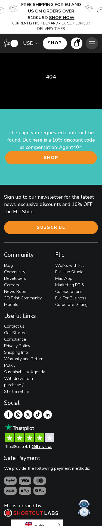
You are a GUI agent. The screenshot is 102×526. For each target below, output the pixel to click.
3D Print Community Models (23, 301)
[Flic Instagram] (18, 414)
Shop (51, 158)
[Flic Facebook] (8, 414)
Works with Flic (70, 265)
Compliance (15, 339)
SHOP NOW (62, 18)
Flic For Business (70, 298)
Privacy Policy (17, 346)
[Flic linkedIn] (47, 414)
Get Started (15, 333)
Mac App (63, 278)
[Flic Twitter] (28, 414)
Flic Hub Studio (69, 272)
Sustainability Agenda (24, 372)
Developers (15, 278)
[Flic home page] (11, 43)
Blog (8, 265)
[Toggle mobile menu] (92, 43)
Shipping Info (16, 352)
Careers (11, 285)
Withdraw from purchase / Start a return (18, 384)
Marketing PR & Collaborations (70, 288)
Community (14, 272)
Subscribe (51, 227)
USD (28, 43)
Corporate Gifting (71, 305)
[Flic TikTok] (37, 414)
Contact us (14, 326)
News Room (15, 292)
